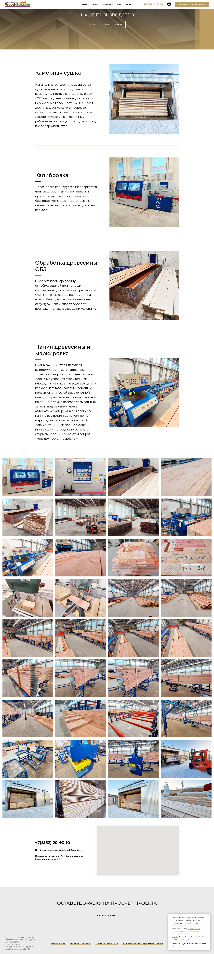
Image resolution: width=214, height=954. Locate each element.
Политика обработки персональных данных (142, 943)
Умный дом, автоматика (106, 943)
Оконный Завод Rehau (80, 943)
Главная (85, 4)
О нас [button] (119, 4)
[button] (192, 4)
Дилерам (128, 4)
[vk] (169, 4)
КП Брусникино (58, 943)
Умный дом (108, 4)
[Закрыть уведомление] (208, 916)
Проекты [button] (95, 4)
